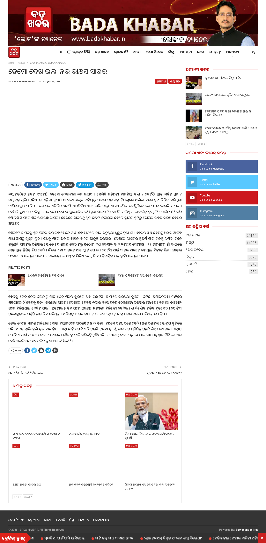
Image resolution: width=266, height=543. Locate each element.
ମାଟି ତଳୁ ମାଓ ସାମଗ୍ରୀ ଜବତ (101, 538)
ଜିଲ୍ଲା (172, 52)
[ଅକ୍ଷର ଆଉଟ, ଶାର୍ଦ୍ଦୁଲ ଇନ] (38, 462)
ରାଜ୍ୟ (137, 52)
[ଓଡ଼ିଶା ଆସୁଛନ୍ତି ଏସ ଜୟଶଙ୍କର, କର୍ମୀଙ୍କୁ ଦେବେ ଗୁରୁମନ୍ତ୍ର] (151, 462)
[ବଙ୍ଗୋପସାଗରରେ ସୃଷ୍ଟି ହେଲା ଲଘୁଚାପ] (107, 280)
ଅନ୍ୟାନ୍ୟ (232, 52)
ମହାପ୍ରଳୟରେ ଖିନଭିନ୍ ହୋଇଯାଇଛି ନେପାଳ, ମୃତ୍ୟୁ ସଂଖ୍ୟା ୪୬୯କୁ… (231, 130)
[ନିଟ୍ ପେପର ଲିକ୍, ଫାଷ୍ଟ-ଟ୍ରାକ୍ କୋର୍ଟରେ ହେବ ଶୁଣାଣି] (151, 411)
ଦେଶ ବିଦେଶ (155, 52)
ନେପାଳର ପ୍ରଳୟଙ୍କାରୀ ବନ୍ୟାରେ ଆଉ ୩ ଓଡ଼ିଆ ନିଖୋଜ (228, 113)
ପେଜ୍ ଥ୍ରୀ (215, 52)
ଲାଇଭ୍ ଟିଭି (81, 52)
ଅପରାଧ (186, 52)
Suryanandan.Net (247, 529)
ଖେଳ (201, 52)
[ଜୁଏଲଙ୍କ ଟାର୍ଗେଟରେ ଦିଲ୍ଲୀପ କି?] (16, 280)
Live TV (83, 520)
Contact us (101, 520)
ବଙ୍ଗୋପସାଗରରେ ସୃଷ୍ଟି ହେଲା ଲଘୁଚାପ (140, 275)
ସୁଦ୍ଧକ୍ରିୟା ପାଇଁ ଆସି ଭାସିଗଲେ (51, 538)
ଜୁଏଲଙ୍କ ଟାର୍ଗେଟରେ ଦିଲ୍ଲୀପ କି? (46, 275)
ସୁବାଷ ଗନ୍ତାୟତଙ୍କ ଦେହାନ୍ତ (164, 372)
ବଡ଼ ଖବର (102, 52)
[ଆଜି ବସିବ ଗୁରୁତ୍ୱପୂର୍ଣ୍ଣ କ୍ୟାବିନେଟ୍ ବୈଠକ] (95, 462)
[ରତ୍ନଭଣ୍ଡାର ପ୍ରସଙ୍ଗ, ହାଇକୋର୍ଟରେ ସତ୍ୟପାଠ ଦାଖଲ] (38, 411)
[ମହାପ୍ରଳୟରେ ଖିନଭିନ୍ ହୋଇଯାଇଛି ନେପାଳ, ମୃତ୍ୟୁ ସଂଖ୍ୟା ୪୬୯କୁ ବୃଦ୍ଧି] (194, 132)
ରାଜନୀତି (121, 52)
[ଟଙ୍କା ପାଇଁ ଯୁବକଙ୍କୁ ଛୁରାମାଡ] (95, 411)
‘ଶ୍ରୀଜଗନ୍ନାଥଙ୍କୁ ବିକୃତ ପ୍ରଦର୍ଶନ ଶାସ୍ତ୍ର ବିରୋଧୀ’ (159, 538)
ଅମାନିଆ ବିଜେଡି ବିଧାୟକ (25, 372)
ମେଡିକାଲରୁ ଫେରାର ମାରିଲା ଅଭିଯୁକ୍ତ (224, 538)
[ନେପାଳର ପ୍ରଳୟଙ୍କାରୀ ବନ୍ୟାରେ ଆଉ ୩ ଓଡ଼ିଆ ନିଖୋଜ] (194, 116)
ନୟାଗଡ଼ (175, 81)
